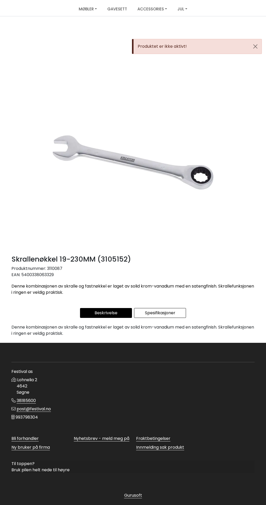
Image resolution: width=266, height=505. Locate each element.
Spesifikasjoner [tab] (160, 313)
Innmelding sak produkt (160, 447)
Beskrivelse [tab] (106, 313)
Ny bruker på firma (30, 447)
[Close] (255, 46)
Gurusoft (133, 495)
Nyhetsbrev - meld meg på (101, 438)
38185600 (26, 401)
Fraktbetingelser (153, 438)
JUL (180, 9)
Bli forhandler (25, 438)
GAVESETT (117, 9)
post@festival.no (34, 409)
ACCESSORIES (150, 9)
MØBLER (86, 9)
